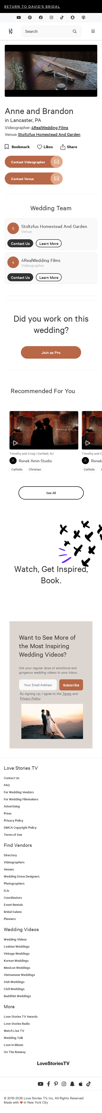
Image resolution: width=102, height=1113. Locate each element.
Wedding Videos (15, 939)
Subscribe (71, 684)
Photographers (14, 883)
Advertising (12, 806)
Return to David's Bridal (32, 6)
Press (7, 813)
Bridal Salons (13, 911)
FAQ (7, 785)
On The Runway (15, 1052)
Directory (10, 855)
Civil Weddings (14, 989)
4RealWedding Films (49, 127)
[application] (51, 71)
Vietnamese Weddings (19, 974)
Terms (66, 693)
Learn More (48, 243)
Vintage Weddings (16, 953)
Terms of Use (13, 834)
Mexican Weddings (17, 967)
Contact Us (20, 243)
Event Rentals (13, 904)
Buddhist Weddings (17, 996)
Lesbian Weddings (16, 946)
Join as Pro (51, 352)
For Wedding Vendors (19, 792)
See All (51, 493)
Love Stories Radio (17, 1023)
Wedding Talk (13, 1037)
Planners (10, 918)
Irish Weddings (14, 981)
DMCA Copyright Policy (20, 827)
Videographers (14, 862)
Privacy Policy (30, 698)
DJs (6, 890)
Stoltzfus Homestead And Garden (49, 134)
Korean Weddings (16, 960)
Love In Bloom (13, 1044)
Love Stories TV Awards (20, 1016)
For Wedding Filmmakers (21, 799)
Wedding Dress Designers (21, 876)
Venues (9, 869)
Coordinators (13, 897)
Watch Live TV (14, 1030)
